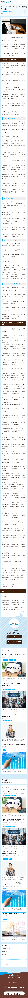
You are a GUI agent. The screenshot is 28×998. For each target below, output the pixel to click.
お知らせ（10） (5, 958)
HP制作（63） (5, 951)
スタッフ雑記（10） (6, 964)
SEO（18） (4, 954)
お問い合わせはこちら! (13, 994)
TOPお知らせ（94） (6, 948)
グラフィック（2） (6, 961)
